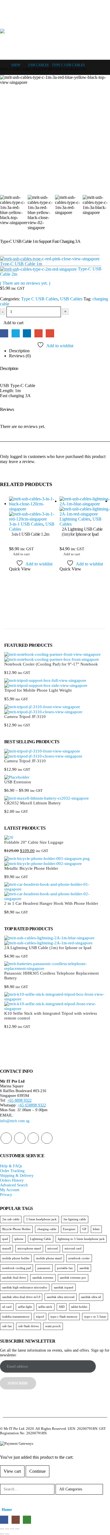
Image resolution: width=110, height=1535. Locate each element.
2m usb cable (10, 1219)
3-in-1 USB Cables (26, 524)
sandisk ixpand (63, 1287)
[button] (5, 22)
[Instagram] (94, 4)
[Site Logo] (55, 41)
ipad (5, 1239)
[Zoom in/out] (17, 1528)
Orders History (12, 1180)
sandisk (84, 1268)
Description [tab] (19, 350)
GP (84, 1229)
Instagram (33, 1138)
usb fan (7, 1326)
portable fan (65, 1268)
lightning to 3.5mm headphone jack (81, 1239)
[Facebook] (83, 4)
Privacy (6, 1194)
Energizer (69, 1229)
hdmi (96, 1229)
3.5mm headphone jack (41, 1219)
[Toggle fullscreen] (12, 1528)
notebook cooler (79, 1258)
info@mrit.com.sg (14, 1121)
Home (7, 1509)
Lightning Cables (75, 519)
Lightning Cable (40, 1239)
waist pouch (53, 1326)
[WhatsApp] (104, 4)
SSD (62, 1306)
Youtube (19, 1138)
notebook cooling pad (16, 1268)
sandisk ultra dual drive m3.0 (21, 1297)
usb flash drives (28, 1326)
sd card (7, 1306)
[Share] (7, 1528)
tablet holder (79, 1306)
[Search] (8, 1499)
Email (50, 333)
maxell (6, 1248)
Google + (38, 333)
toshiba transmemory (16, 1316)
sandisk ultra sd (91, 1297)
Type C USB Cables (39, 298)
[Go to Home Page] (1, 65)
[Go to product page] (34, 509)
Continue (37, 1471)
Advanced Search (14, 1185)
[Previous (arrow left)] (2, 1533)
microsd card (73, 1248)
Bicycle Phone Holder (16, 1229)
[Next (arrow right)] (7, 1533)
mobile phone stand (49, 1258)
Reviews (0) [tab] (20, 355)
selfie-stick (45, 1306)
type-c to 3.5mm (95, 1316)
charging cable (46, 1229)
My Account (9, 1190)
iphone (18, 1239)
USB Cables (71, 298)
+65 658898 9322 (32, 1105)
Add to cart (13, 322)
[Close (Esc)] (2, 1528)
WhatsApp (46, 1138)
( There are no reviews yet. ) (25, 283)
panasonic (44, 1268)
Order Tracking (12, 1170)
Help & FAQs (11, 1166)
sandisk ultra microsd (60, 1297)
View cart (12, 1471)
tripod (40, 1316)
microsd (52, 1248)
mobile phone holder (16, 1258)
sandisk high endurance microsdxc (24, 1287)
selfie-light (25, 1306)
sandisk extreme (42, 1277)
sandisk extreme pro (73, 1277)
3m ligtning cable (74, 1219)
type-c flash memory (64, 1316)
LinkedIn (27, 333)
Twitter (16, 333)
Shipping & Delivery (17, 1175)
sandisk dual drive (14, 1277)
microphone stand (29, 1248)
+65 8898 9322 (19, 1100)
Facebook (4, 333)
